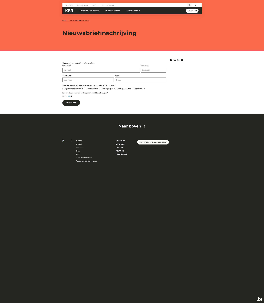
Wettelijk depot (82, 5)
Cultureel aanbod (112, 11)
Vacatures (80, 148)
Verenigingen (107, 89)
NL (72, 96)
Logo (78, 154)
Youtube (119, 151)
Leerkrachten (92, 89)
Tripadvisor (121, 154)
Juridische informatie (84, 158)
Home (64, 20)
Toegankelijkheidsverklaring (86, 161)
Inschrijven (71, 103)
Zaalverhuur (140, 89)
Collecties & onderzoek (89, 11)
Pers (78, 151)
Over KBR (69, 5)
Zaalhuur (95, 5)
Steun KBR (192, 11)
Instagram (120, 144)
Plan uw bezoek (108, 5)
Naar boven (129, 126)
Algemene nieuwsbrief (74, 89)
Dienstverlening (133, 11)
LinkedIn (119, 148)
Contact (79, 141)
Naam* (117, 75)
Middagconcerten (124, 89)
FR (66, 96)
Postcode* (145, 66)
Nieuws (79, 144)
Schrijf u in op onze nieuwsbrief (153, 142)
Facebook (120, 141)
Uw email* (66, 66)
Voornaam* (67, 75)
